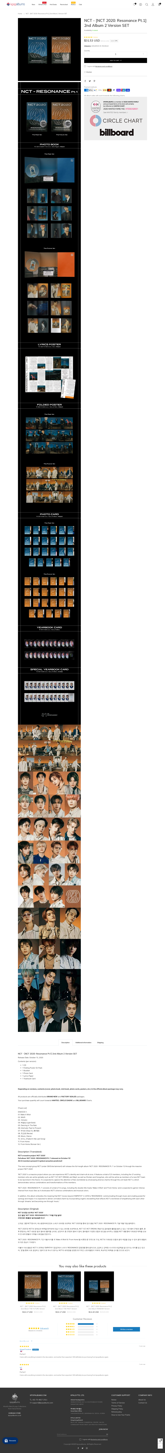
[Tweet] (90, 81)
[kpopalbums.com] (14, 4)
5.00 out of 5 (44, 1328)
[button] (88, 37)
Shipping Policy (117, 1409)
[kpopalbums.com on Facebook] (78, 1448)
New (33, 4)
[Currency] (141, 4)
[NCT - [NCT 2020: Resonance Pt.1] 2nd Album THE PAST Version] (66, 1286)
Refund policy (116, 1412)
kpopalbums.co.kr (14, 1415)
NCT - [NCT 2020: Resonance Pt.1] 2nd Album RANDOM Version (99, 1307)
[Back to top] (160, 1446)
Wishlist (89, 72)
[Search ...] (147, 4)
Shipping (87, 46)
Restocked (64, 4)
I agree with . (100, 66)
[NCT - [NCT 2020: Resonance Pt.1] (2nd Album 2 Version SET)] (49, 49)
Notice (73, 4)
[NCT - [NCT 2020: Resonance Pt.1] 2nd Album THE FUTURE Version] (33, 1286)
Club (80, 4)
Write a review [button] (126, 1329)
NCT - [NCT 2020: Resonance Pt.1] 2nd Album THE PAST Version (66, 1307)
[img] (24, 1346)
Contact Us (142, 1403)
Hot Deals (53, 4)
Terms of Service (118, 1403)
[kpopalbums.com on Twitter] (82, 1448)
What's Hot (42, 4)
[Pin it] (94, 81)
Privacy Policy (116, 1406)
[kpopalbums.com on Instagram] (86, 1448)
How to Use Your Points (120, 1415)
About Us (142, 1400)
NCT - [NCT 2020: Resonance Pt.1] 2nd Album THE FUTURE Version (33, 1307)
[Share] (85, 81)
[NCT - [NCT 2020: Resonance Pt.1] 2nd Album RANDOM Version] (99, 1286)
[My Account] (153, 4)
